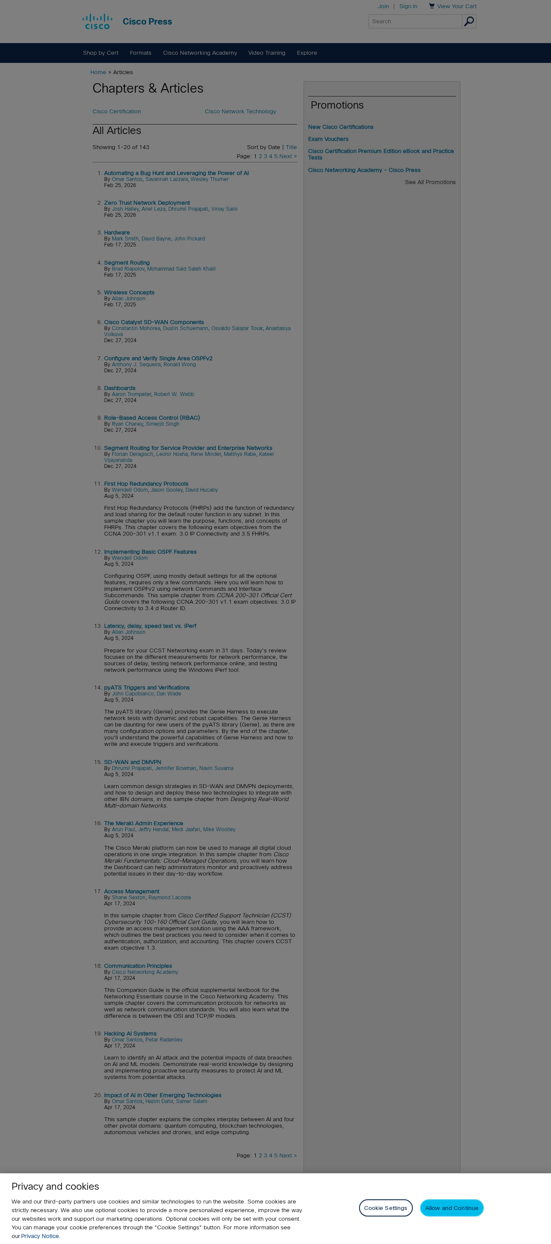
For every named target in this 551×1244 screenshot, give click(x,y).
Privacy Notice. (41, 1236)
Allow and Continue (452, 1208)
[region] (275, 1208)
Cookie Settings (386, 1208)
